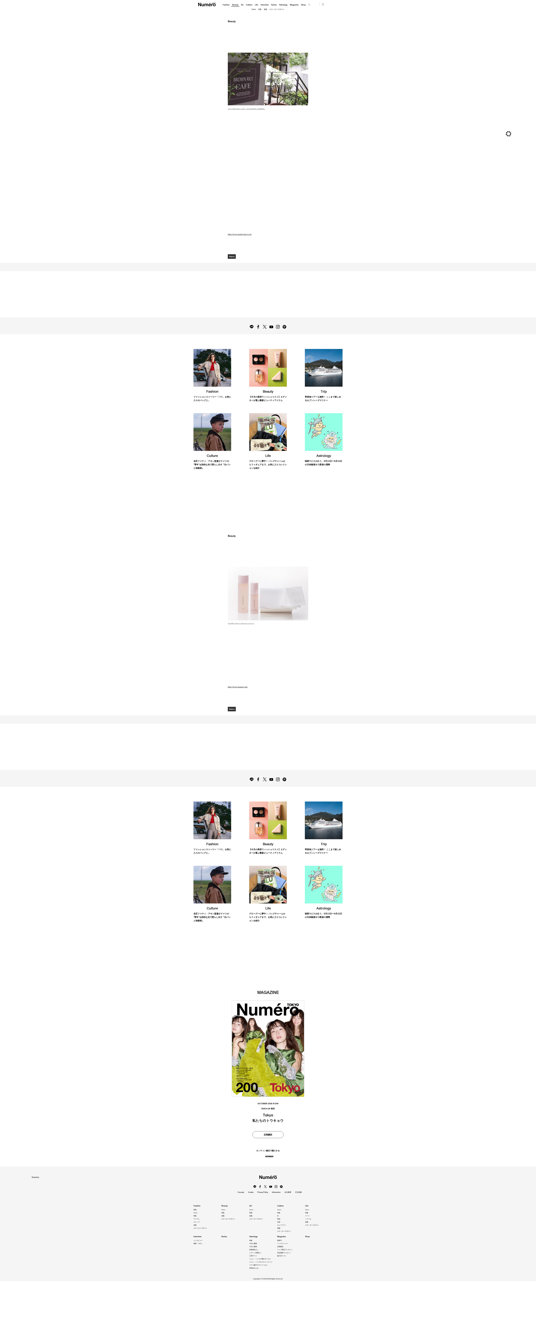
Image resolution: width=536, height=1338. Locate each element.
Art (242, 5)
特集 (260, 9)
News (254, 9)
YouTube (271, 336)
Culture (249, 5)
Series (274, 5)
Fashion (226, 5)
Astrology (283, 5)
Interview (265, 5)
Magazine (294, 5)
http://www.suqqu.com (238, 713)
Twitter (264, 336)
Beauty (235, 5)
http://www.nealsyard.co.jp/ (240, 234)
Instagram (279, 336)
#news (232, 256)
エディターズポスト (276, 9)
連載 (265, 9)
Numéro (207, 4)
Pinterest (286, 336)
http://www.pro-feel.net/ (244, 1252)
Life (256, 5)
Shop (303, 5)
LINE (250, 336)
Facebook (257, 336)
